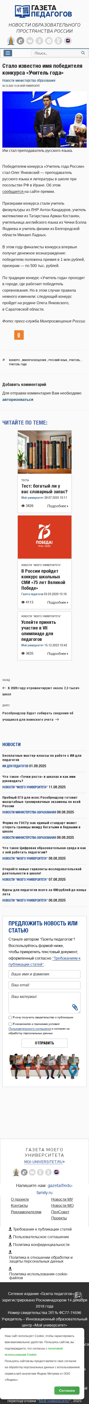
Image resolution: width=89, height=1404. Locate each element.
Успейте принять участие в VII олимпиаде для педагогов (38, 630)
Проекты (59, 1218)
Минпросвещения (34, 360)
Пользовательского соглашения (30, 1028)
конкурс (14, 360)
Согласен (67, 1390)
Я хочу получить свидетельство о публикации (43, 1017)
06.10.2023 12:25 (10, 86)
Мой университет (32, 497)
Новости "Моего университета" (41, 565)
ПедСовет (60, 1212)
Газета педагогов (32, 594)
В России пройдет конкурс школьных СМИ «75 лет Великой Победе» (43, 579)
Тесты (25, 480)
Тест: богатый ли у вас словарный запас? (44, 488)
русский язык (57, 360)
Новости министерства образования (28, 80)
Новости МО (62, 1206)
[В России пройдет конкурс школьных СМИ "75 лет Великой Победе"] (44, 557)
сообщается (13, 192)
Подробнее (57, 506)
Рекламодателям (26, 1212)
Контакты (19, 1206)
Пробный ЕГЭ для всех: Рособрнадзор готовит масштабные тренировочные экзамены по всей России (41, 801)
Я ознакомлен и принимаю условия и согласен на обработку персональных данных (39, 1028)
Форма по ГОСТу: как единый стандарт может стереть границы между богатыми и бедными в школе (41, 827)
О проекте (20, 1199)
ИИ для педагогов (15, 766)
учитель (74, 360)
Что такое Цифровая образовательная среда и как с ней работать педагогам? (44, 850)
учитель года (18, 364)
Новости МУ (62, 1199)
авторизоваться (17, 400)
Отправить (44, 1043)
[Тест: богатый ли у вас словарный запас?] (44, 472)
